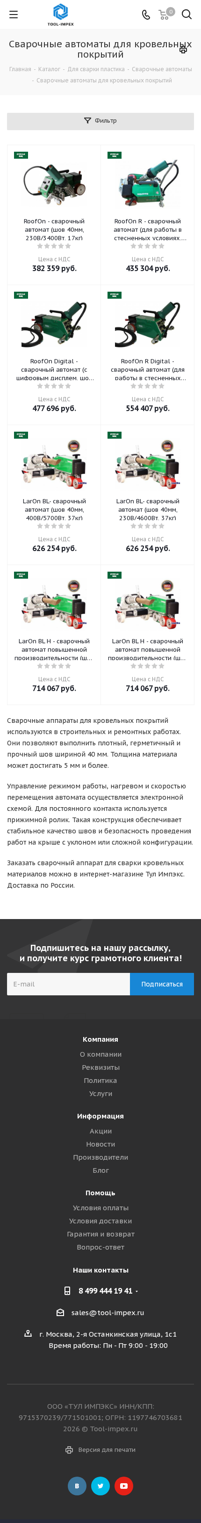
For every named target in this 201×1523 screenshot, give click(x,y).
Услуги (100, 1093)
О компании (101, 1054)
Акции (101, 1130)
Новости (100, 1144)
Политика (100, 1080)
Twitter (100, 1486)
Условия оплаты (101, 1207)
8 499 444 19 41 (105, 1290)
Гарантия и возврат (101, 1233)
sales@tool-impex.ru (108, 1312)
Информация (100, 1115)
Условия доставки (100, 1220)
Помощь (100, 1192)
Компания (100, 1039)
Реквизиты (101, 1067)
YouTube (124, 1486)
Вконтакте (77, 1486)
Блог (101, 1170)
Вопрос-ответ (100, 1247)
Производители (100, 1157)
